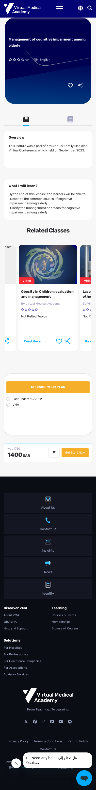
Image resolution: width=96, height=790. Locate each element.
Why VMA (10, 622)
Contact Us (48, 529)
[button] (80, 8)
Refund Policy (77, 741)
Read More (32, 341)
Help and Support (16, 628)
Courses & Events (64, 615)
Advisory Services (16, 674)
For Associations (15, 667)
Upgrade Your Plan (48, 387)
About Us (48, 507)
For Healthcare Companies (22, 661)
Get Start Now (75, 452)
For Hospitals (13, 647)
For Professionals (16, 654)
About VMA (11, 615)
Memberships (61, 622)
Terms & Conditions (48, 741)
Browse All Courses (65, 628)
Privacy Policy (18, 741)
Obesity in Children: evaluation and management (47, 294)
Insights (48, 550)
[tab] (26, 121)
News (48, 572)
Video (26, 281)
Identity (48, 593)
